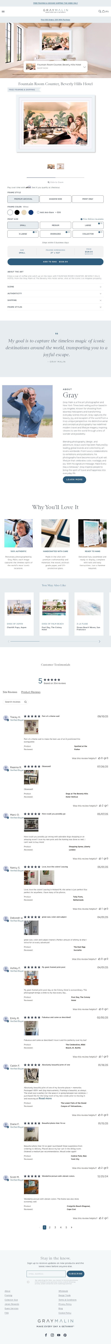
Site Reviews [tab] (10, 692)
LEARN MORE (74, 479)
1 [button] (44, 1227)
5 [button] (66, 1227)
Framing (8, 1295)
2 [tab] (70, 177)
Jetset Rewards (12, 1304)
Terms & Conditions (68, 1300)
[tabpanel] (55, 974)
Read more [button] (45, 1098)
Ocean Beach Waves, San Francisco (88, 628)
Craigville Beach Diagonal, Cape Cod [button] (78, 1207)
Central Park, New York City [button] (79, 1157)
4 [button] (61, 1227)
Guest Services (11, 1308)
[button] (6, 11)
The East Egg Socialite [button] (79, 948)
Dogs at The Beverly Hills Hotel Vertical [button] (77, 795)
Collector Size (11, 1300)
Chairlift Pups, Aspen (16, 627)
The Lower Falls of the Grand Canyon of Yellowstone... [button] (73, 1104)
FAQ (7, 1313)
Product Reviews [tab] (30, 692)
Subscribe (76, 1274)
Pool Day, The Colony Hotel (52, 628)
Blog (61, 1308)
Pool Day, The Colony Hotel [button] (80, 998)
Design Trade (65, 1295)
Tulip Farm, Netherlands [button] (78, 898)
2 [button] (49, 1227)
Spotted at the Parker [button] (80, 747)
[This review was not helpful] (105, 758)
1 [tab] (41, 177)
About (7, 1291)
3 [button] (55, 1227)
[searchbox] (13, 702)
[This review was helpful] (99, 758)
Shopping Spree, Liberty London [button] (79, 848)
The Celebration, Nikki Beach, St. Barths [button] (75, 1046)
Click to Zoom (56, 182)
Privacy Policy (65, 1304)
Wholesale (63, 1291)
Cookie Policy (65, 1313)
